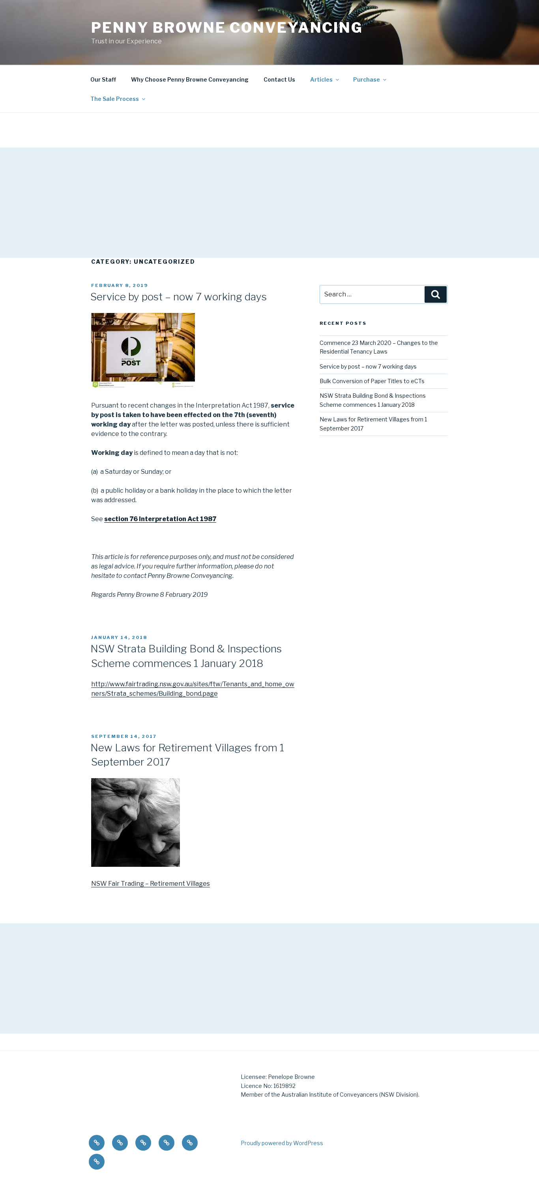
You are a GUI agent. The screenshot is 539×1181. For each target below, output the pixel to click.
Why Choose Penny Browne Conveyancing (190, 79)
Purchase (366, 79)
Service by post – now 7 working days (178, 297)
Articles (321, 79)
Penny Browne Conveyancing (227, 27)
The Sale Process (114, 98)
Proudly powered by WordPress (282, 1143)
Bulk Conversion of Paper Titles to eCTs (372, 381)
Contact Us (279, 79)
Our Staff (103, 79)
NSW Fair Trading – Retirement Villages (150, 883)
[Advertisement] (236, 202)
